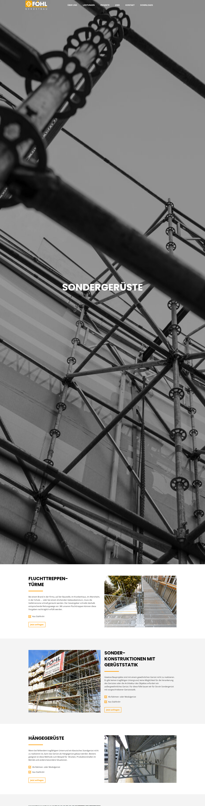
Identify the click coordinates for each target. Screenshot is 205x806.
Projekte (104, 5)
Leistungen (89, 5)
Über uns (72, 5)
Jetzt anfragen (37, 624)
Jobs (117, 5)
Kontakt (130, 5)
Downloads (146, 5)
